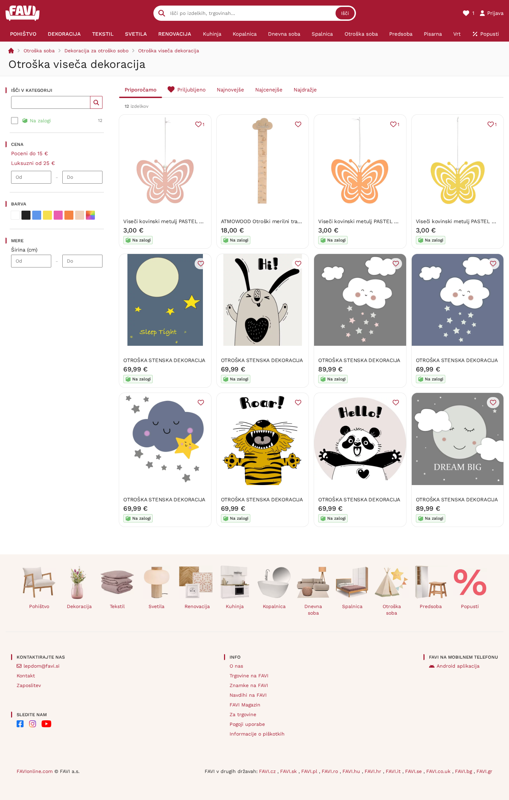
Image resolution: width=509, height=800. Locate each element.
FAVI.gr (484, 771)
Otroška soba (39, 50)
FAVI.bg (464, 771)
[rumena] (47, 215)
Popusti (470, 606)
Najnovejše (230, 90)
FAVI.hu (352, 771)
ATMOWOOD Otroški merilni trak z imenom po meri (284, 221)
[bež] (79, 215)
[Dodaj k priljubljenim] (298, 124)
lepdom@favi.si (42, 666)
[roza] (58, 215)
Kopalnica (274, 606)
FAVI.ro (331, 771)
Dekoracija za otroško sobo (96, 50)
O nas (236, 666)
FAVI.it (394, 771)
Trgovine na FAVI (249, 675)
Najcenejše (269, 90)
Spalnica (352, 606)
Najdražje (305, 90)
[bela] (15, 215)
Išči (345, 13)
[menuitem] (23, 34)
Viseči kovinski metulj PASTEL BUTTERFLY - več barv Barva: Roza (203, 221)
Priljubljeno (191, 90)
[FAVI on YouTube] (46, 723)
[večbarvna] (90, 215)
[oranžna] (68, 215)
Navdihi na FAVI (248, 695)
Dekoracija (79, 606)
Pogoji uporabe (247, 724)
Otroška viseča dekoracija (168, 50)
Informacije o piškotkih (257, 734)
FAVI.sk (289, 771)
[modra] (36, 215)
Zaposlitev (29, 685)
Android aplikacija (458, 666)
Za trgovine (243, 714)
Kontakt (26, 675)
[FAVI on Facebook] (20, 723)
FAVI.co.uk (439, 771)
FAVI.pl (310, 771)
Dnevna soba (313, 610)
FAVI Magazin (245, 704)
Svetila (156, 606)
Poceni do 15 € (29, 153)
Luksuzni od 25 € (33, 163)
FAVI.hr (374, 771)
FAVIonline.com (35, 771)
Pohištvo (39, 606)
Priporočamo (141, 90)
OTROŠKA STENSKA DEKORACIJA (164, 360)
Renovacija (197, 606)
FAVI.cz (268, 771)
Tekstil (117, 606)
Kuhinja (235, 606)
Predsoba (431, 606)
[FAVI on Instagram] (32, 723)
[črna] (25, 215)
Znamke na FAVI (249, 685)
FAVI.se (414, 771)
